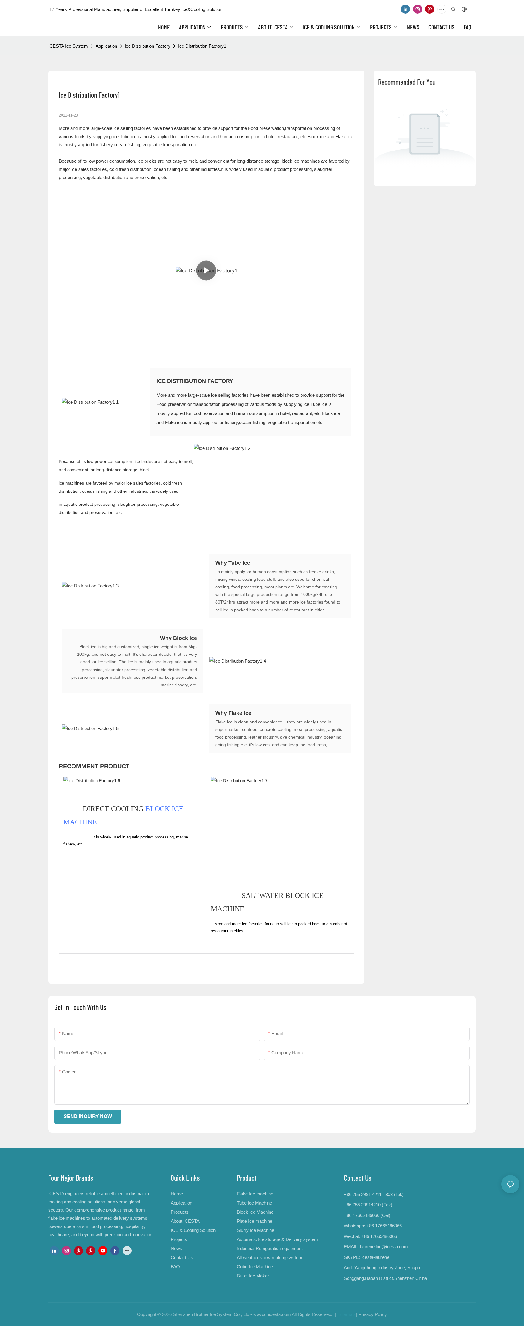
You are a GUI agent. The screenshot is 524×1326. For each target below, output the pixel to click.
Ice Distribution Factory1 (202, 46)
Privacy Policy (372, 1314)
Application (106, 46)
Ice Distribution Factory (147, 46)
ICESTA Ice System (68, 46)
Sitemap (346, 1314)
